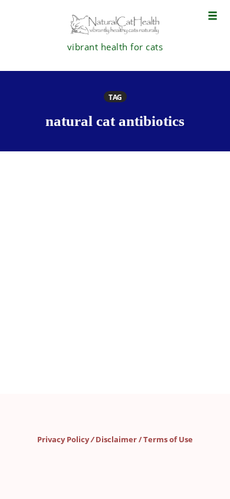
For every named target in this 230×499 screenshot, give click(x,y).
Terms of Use (168, 439)
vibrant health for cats (115, 47)
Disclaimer (116, 439)
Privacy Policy (63, 439)
